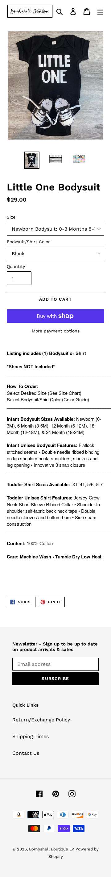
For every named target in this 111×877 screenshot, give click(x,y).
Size (11, 217)
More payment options (56, 330)
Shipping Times (30, 736)
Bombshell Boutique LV (51, 849)
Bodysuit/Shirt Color (28, 241)
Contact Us (25, 753)
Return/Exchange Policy (41, 720)
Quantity (16, 266)
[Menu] (100, 12)
